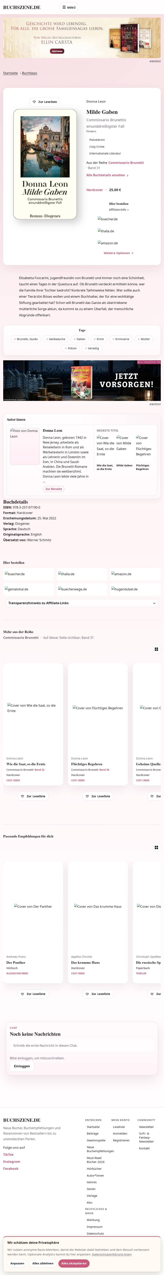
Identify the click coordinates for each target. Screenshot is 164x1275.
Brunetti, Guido (27, 339)
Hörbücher (94, 1169)
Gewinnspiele (96, 1140)
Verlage (92, 1196)
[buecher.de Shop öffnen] (118, 219)
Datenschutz (95, 1233)
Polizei (72, 348)
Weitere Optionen (117, 253)
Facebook (10, 1168)
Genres (92, 1182)
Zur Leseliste (47, 102)
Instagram (11, 1161)
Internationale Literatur (105, 153)
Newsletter (146, 1127)
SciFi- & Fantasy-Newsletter (146, 1137)
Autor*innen (95, 1175)
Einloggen (22, 1066)
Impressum (95, 1227)
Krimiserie (122, 339)
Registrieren (121, 1140)
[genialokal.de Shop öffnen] (28, 589)
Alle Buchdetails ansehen (105, 175)
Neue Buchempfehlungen (98, 1149)
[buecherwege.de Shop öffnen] (82, 589)
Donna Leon (96, 101)
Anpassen (17, 1263)
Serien (91, 1189)
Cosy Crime (96, 146)
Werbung (93, 1220)
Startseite (10, 73)
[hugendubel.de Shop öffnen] (135, 589)
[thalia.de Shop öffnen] (118, 231)
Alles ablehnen (42, 1263)
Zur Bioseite (54, 489)
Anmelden (120, 1133)
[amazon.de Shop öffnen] (118, 243)
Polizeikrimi (97, 140)
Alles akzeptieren (73, 1263)
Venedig (93, 348)
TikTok (8, 1154)
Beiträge (92, 1133)
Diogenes (22, 523)
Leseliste (119, 1127)
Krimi (100, 339)
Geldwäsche (57, 339)
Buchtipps (29, 73)
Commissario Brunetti (126, 162)
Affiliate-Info (117, 209)
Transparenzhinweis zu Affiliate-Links (38, 603)
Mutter (145, 339)
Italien (81, 339)
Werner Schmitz (39, 540)
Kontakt (144, 1148)
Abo (89, 1202)
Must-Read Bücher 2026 (96, 1160)
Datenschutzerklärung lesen (112, 1254)
